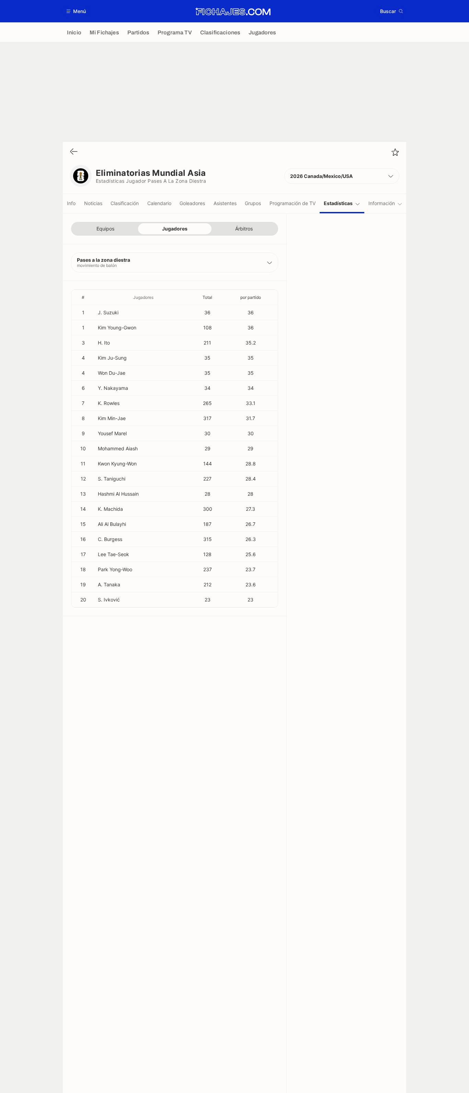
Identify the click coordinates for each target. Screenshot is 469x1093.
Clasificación (125, 203)
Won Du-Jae (111, 373)
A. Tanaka (109, 584)
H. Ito (104, 343)
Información (381, 203)
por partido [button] (250, 297)
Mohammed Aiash (118, 448)
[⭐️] (395, 152)
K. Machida (110, 509)
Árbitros (244, 229)
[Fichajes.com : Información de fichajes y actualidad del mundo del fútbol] (233, 11)
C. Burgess (110, 539)
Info (71, 203)
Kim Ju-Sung (112, 358)
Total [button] (207, 297)
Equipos (105, 229)
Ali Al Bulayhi (112, 524)
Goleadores (192, 203)
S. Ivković (109, 599)
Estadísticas (338, 203)
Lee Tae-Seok (113, 554)
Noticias (93, 203)
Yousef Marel (112, 433)
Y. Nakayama (113, 388)
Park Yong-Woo (115, 569)
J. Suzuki (108, 312)
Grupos (253, 203)
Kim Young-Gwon (117, 327)
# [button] (83, 297)
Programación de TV (293, 203)
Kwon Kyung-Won (117, 463)
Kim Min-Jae (112, 418)
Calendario (159, 203)
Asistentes (225, 203)
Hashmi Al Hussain (118, 494)
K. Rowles (108, 403)
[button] (76, 11)
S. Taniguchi (111, 479)
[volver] (74, 152)
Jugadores (174, 229)
